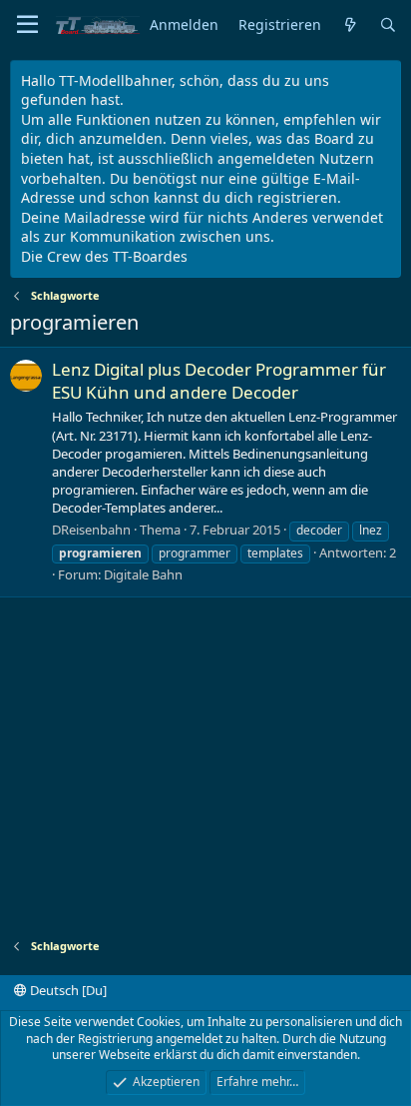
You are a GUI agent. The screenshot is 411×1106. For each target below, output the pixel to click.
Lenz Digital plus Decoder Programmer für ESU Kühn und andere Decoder (219, 381)
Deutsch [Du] (67, 990)
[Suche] (388, 25)
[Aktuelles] (350, 25)
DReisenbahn (91, 530)
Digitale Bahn (143, 574)
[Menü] (27, 25)
